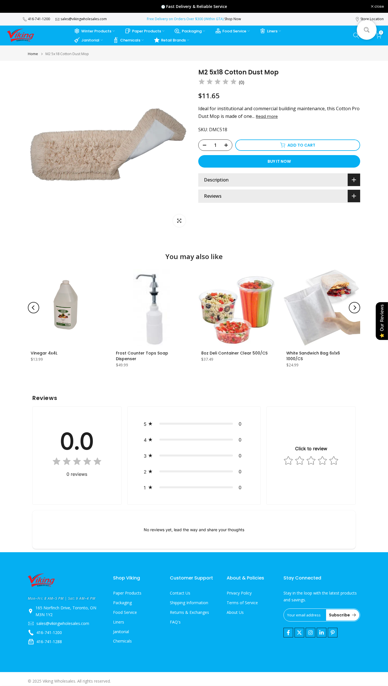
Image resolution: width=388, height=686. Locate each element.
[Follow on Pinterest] (332, 632)
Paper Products (146, 31)
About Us (235, 612)
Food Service (234, 31)
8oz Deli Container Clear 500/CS (234, 353)
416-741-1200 (39, 18)
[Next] (354, 307)
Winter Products (96, 31)
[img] (217, 82)
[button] (194, 423)
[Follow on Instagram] (310, 632)
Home (33, 54)
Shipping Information (189, 602)
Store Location (372, 18)
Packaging (192, 31)
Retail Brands (173, 40)
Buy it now (279, 161)
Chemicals (130, 40)
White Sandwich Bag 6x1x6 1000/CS (313, 356)
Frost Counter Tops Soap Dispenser (142, 356)
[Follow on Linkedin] (321, 632)
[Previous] (33, 307)
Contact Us (180, 593)
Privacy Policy (239, 593)
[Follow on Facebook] (288, 632)
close (12, 6)
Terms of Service (242, 602)
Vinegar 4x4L (44, 353)
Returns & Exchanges (189, 612)
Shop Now (232, 18)
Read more (267, 116)
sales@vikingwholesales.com (84, 18)
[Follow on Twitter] (299, 632)
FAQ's (175, 622)
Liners (272, 31)
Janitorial (90, 40)
